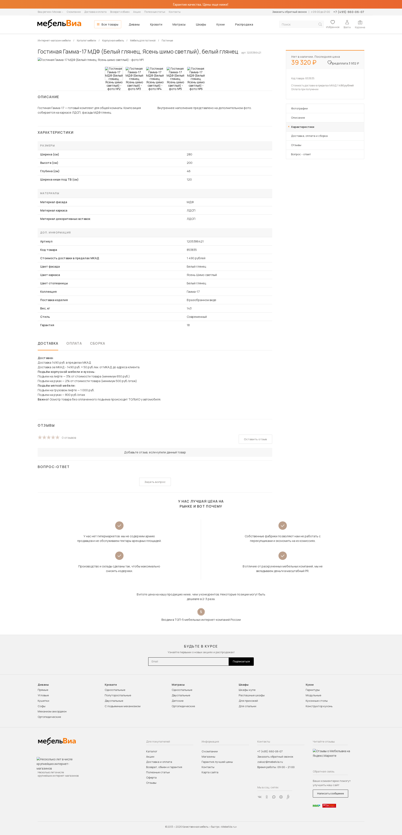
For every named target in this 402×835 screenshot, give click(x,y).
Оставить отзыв (255, 439)
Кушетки (43, 701)
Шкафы (201, 24)
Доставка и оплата (95, 12)
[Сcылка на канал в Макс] (274, 797)
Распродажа (244, 24)
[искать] (320, 24)
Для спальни (247, 706)
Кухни (220, 24)
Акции (137, 12)
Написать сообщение (330, 793)
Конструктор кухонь (319, 706)
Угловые (43, 695)
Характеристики (302, 127)
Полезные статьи (154, 12)
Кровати (156, 24)
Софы (41, 706)
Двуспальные (114, 701)
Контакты (174, 12)
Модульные (313, 695)
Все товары (110, 24)
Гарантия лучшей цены (217, 762)
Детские (177, 701)
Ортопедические (49, 717)
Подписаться (241, 661)
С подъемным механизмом (122, 706)
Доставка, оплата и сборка (309, 136)
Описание (298, 117)
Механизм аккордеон (52, 711)
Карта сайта (210, 772)
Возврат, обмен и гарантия (164, 767)
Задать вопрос (155, 482)
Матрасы (179, 24)
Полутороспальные (118, 695)
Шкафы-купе (247, 690)
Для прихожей (248, 701)
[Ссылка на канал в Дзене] (281, 797)
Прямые (43, 690)
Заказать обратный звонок (289, 12)
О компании (74, 12)
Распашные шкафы (252, 695)
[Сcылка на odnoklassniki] (266, 797)
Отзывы (296, 145)
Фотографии (299, 108)
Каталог (151, 751)
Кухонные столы (317, 701)
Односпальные (115, 690)
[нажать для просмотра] (114, 73)
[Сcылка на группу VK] (259, 797)
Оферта (151, 777)
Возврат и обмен (120, 12)
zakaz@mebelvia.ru (270, 762)
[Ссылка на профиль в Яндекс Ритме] (288, 797)
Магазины (208, 756)
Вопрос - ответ (301, 154)
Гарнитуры (313, 690)
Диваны (134, 24)
